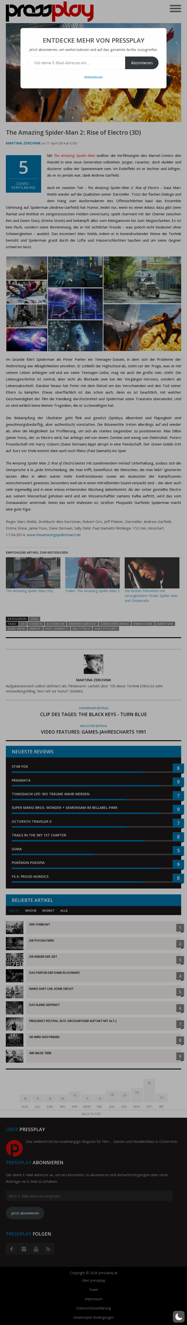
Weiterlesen (93, 77)
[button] (179, 1317)
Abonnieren (142, 63)
